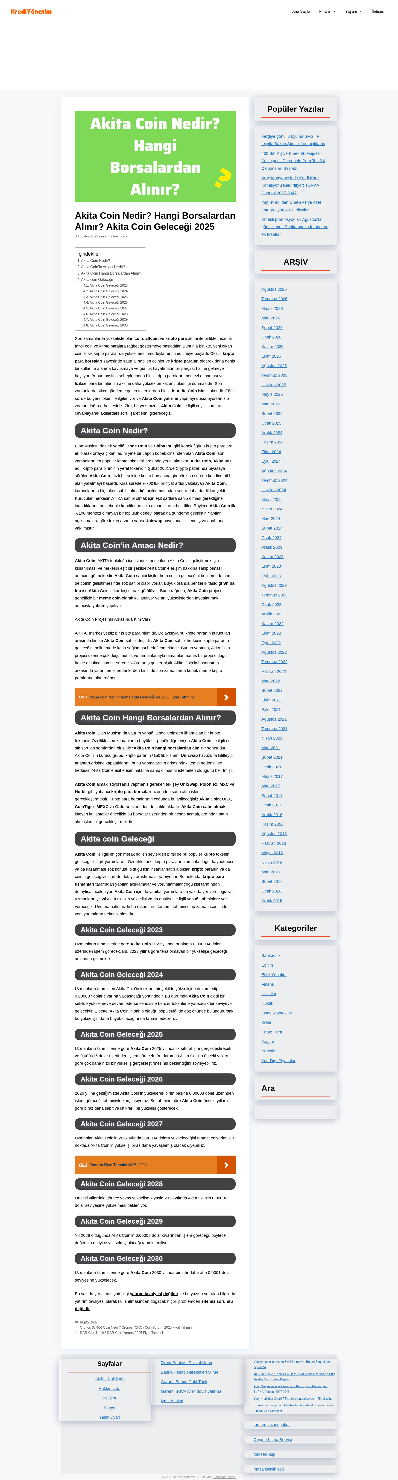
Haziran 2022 (273, 671)
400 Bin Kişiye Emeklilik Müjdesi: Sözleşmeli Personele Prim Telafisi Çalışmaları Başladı (293, 161)
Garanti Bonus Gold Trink (184, 1381)
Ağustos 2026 (274, 289)
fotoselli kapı (265, 1454)
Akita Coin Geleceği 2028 (109, 314)
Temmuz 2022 (274, 661)
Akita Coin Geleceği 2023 (109, 285)
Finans (325, 11)
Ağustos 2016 (274, 833)
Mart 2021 (270, 748)
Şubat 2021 (272, 757)
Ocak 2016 (271, 891)
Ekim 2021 (271, 700)
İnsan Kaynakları (276, 1013)
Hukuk (267, 1003)
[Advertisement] (199, 57)
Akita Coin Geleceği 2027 (109, 308)
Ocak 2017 (271, 805)
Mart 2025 (270, 404)
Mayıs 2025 (272, 394)
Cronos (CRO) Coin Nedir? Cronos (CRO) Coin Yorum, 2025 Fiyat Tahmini (136, 1327)
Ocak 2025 (271, 423)
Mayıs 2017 (272, 776)
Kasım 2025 (272, 346)
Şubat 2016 (272, 881)
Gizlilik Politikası (109, 1379)
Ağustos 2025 (274, 365)
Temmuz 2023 (274, 595)
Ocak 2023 (271, 604)
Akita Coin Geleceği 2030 (109, 325)
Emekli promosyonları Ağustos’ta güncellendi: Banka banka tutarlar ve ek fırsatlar (294, 227)
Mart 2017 (270, 786)
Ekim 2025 (271, 356)
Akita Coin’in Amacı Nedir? (103, 267)
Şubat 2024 (272, 528)
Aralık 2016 (271, 814)
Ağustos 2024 (274, 471)
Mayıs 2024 (272, 499)
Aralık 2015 (271, 900)
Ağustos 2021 (274, 719)
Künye (109, 1407)
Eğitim (267, 965)
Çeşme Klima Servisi (273, 1439)
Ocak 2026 (271, 337)
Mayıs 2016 (272, 853)
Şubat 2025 (272, 413)
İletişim (378, 11)
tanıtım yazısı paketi (272, 1424)
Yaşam (351, 11)
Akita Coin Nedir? (95, 260)
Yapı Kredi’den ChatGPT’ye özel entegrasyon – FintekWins (293, 1398)
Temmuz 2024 (274, 480)
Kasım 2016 (272, 824)
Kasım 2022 (272, 623)
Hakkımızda (109, 1388)
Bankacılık (271, 955)
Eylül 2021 (271, 709)
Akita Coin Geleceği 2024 (109, 291)
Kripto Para (88, 1322)
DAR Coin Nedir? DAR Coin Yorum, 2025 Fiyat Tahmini (121, 1333)
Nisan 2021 (271, 738)
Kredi (266, 1022)
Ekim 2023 (271, 566)
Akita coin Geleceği (97, 279)
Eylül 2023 (271, 576)
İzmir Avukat (172, 1401)
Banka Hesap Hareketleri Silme (189, 1372)
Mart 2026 (270, 318)
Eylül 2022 (271, 643)
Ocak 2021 (271, 767)
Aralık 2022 (271, 614)
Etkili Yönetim (274, 974)
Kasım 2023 (272, 556)
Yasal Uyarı (109, 1417)
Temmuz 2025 (274, 375)
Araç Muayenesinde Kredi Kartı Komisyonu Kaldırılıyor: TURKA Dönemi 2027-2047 (290, 185)
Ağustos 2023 (274, 585)
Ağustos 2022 (274, 652)
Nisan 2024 (271, 509)
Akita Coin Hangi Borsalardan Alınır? (111, 273)
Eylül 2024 (271, 461)
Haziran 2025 (273, 385)
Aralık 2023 (271, 547)
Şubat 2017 (272, 795)
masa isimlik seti (269, 1469)
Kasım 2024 (272, 442)
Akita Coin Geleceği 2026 (109, 302)
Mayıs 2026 (272, 308)
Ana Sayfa (301, 11)
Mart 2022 (270, 681)
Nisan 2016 (271, 862)
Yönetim (269, 1051)
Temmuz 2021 (274, 728)
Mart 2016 (270, 872)
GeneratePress (224, 1477)
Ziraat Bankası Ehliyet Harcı (186, 1362)
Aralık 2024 (271, 432)
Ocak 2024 (271, 537)
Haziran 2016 (273, 843)
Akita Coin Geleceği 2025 (109, 297)
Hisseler (268, 994)
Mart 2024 (270, 518)
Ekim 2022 (271, 633)
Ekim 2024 (271, 451)
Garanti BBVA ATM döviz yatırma (191, 1391)
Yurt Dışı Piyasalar (278, 1060)
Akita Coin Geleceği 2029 (109, 319)
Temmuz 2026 (274, 299)
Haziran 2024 (273, 490)
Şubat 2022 (272, 690)
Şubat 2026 (272, 327)
